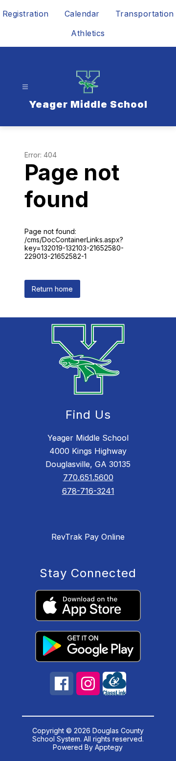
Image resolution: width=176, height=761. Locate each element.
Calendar (82, 14)
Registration (25, 14)
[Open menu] (25, 87)
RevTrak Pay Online (88, 537)
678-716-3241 (88, 491)
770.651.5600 (88, 477)
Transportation (144, 14)
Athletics (88, 33)
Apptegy (109, 747)
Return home (52, 289)
